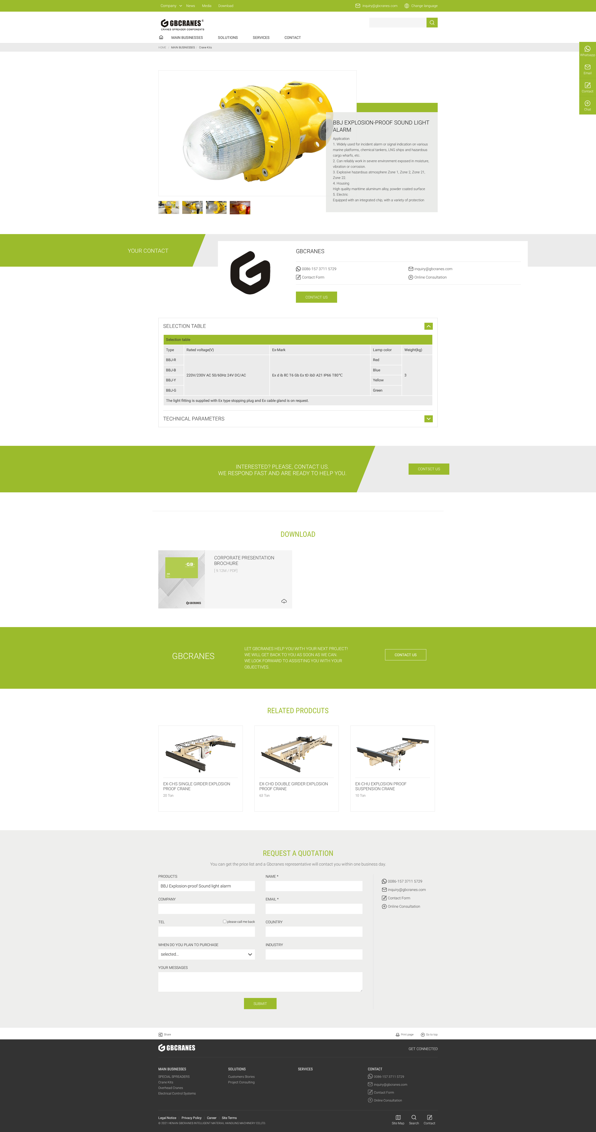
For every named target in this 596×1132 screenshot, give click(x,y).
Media (206, 6)
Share (167, 1034)
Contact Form (313, 277)
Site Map (398, 1123)
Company (168, 5)
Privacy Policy (192, 1118)
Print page (407, 1034)
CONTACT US (316, 297)
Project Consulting (241, 1082)
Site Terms (229, 1118)
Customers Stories (241, 1076)
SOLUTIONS (228, 37)
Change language (424, 6)
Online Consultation (430, 277)
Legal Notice (167, 1118)
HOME (162, 47)
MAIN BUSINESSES (187, 37)
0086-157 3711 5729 (319, 269)
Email (588, 73)
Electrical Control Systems (177, 1093)
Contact (587, 91)
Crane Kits (165, 1082)
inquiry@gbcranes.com (379, 6)
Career (212, 1118)
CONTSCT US (429, 469)
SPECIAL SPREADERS (174, 1076)
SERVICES (261, 37)
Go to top (432, 1034)
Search (414, 1123)
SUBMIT (260, 1003)
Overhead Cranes (170, 1088)
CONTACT (292, 37)
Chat (587, 109)
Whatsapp (587, 55)
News (190, 6)
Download (225, 6)
